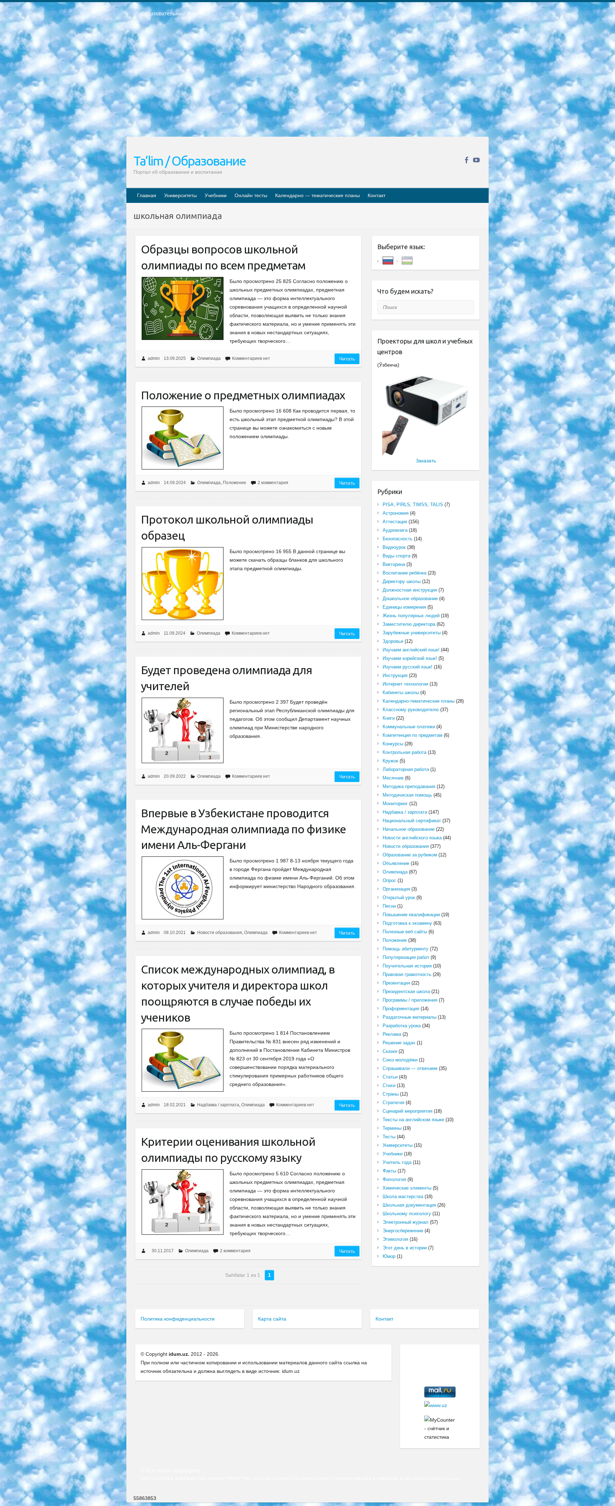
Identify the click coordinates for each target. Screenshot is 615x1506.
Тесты (389, 1136)
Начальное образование (409, 829)
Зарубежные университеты (412, 632)
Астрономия (396, 513)
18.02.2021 (175, 1104)
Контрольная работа (404, 752)
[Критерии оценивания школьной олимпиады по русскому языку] (182, 1202)
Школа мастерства (403, 1196)
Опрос (389, 880)
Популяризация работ (406, 957)
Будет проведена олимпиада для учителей (226, 677)
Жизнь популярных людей (411, 615)
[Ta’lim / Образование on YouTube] (476, 160)
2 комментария (273, 482)
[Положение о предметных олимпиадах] (182, 437)
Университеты (180, 195)
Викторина (394, 564)
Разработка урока (402, 1025)
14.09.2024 (175, 482)
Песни (389, 906)
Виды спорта (396, 555)
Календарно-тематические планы (418, 701)
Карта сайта (272, 1319)
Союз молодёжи (400, 1059)
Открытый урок (399, 897)
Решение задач (399, 1042)
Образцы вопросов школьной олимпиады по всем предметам (223, 257)
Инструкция (395, 675)
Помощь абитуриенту (406, 948)
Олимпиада (209, 358)
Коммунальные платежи (409, 726)
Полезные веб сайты (405, 931)
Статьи (390, 1077)
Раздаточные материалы (409, 1017)
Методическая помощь (407, 795)
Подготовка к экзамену (407, 923)
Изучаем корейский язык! (410, 658)
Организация (396, 889)
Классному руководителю (411, 709)
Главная (146, 195)
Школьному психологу (407, 1213)
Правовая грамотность (407, 974)
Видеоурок (394, 547)
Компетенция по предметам (412, 735)
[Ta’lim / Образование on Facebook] (466, 160)
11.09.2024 (174, 633)
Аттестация (395, 521)
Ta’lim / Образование (189, 160)
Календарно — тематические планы (317, 195)
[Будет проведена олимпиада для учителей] (182, 730)
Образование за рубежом (410, 854)
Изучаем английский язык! (411, 649)
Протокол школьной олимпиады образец (227, 527)
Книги (389, 718)
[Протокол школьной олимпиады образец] (182, 583)
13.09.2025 (175, 358)
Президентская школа (406, 991)
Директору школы (402, 581)
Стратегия (393, 1102)
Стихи (389, 1085)
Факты (389, 1171)
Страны (391, 1094)
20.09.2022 (175, 776)
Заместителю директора (409, 624)
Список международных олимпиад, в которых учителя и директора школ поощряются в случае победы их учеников (238, 993)
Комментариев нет (251, 358)
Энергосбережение (403, 1230)
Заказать (426, 460)
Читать (347, 359)
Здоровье (393, 641)
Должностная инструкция (410, 590)
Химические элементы (407, 1188)
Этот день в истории (405, 1247)
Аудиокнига (395, 530)
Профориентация (401, 1008)
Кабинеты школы (401, 692)
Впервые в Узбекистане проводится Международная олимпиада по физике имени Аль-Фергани (243, 829)
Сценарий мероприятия (407, 1111)
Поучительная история (407, 966)
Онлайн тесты (251, 195)
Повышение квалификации (411, 914)
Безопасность (397, 538)
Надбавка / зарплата (218, 1104)
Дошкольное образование (410, 598)
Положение (234, 482)
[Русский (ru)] (388, 260)
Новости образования (219, 932)
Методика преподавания (409, 786)
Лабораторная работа (406, 769)
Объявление (396, 863)
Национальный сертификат (412, 820)
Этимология (395, 1239)
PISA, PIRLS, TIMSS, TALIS (413, 504)
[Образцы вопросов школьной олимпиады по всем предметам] (182, 308)
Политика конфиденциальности (178, 1319)
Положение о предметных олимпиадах (243, 395)
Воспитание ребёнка (404, 573)
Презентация (396, 983)
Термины (392, 1128)
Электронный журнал (406, 1222)
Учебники (216, 195)
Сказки (390, 1051)
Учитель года (397, 1162)
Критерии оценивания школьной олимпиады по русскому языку (228, 1149)
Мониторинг (395, 803)
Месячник (393, 778)
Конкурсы (393, 743)
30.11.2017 (163, 1250)
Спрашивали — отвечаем (410, 1068)
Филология (394, 1179)
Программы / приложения (410, 1000)
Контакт (376, 195)
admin (154, 358)
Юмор (389, 1256)
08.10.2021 (175, 932)
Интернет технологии (405, 684)
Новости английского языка (412, 837)
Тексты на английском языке (413, 1119)
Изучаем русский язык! (407, 667)
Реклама (392, 1034)
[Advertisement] (307, 81)
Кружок (390, 761)
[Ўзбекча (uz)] (407, 260)
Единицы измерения (404, 607)
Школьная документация (409, 1205)
